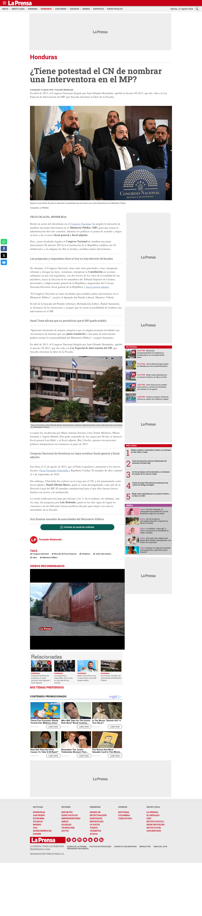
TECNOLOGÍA (68, 827)
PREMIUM (95, 807)
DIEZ (149, 818)
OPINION (122, 807)
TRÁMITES (95, 830)
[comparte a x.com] (4, 255)
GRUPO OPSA (153, 807)
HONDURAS (39, 812)
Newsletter (145, 847)
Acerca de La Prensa (77, 847)
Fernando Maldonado (64, 89)
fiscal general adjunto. (98, 287)
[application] (77, 609)
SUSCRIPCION (154, 830)
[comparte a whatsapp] (4, 241)
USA (35, 827)
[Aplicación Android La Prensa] (96, 840)
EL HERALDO (153, 815)
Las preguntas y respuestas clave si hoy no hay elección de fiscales (71, 258)
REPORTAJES (97, 821)
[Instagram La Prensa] (79, 840)
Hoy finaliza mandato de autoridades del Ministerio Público (67, 519)
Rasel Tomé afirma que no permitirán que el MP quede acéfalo (68, 320)
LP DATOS (95, 824)
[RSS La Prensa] (101, 840)
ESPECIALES (96, 818)
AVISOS (94, 833)
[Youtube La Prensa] (85, 840)
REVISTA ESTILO (155, 821)
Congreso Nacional (80, 223)
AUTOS (65, 830)
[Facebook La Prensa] (68, 840)
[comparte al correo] (4, 262)
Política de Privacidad (100, 847)
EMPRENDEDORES (70, 818)
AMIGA (64, 821)
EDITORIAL (123, 812)
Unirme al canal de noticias (79, 527)
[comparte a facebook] (4, 248)
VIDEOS (94, 827)
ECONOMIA (38, 818)
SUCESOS (38, 821)
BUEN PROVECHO (156, 824)
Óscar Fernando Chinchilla (54, 470)
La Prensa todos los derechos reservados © (47, 848)
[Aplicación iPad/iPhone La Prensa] (90, 840)
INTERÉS (66, 807)
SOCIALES (66, 824)
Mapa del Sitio (160, 847)
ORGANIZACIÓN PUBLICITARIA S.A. (47, 853)
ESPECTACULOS (69, 815)
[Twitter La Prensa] (74, 840)
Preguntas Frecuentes (77, 849)
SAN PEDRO (39, 815)
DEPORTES (67, 812)
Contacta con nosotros (125, 847)
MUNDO (37, 824)
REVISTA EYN (154, 827)
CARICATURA (125, 818)
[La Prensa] (43, 840)
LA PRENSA (152, 812)
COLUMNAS (124, 815)
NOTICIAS (38, 807)
